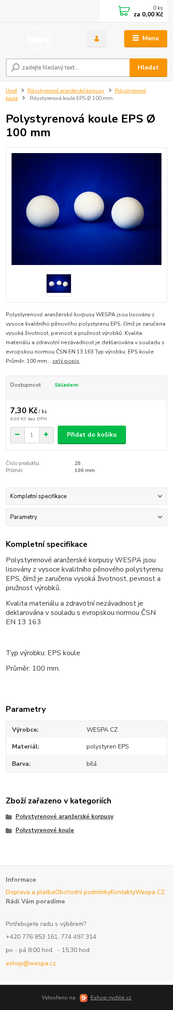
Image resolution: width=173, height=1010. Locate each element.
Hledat (148, 67)
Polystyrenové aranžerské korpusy (66, 91)
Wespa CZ (150, 892)
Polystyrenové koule (45, 830)
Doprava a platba (30, 892)
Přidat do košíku (92, 434)
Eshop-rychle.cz (110, 997)
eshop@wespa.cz (31, 963)
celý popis (65, 361)
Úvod (11, 91)
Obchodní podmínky (82, 892)
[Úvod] (39, 39)
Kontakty (122, 892)
